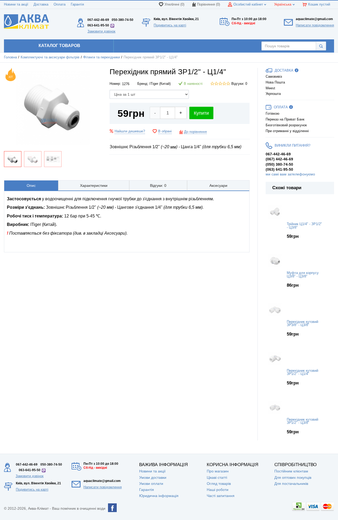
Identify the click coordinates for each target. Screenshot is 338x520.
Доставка (41, 4)
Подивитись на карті (170, 25)
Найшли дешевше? (130, 131)
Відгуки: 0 (239, 84)
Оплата (59, 4)
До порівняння (195, 132)
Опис (31, 185)
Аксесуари (218, 185)
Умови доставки (152, 477)
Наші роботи (217, 490)
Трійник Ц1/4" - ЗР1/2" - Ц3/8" (304, 225)
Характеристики (93, 185)
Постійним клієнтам (291, 471)
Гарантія (77, 4)
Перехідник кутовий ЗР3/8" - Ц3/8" (302, 323)
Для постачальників (291, 483)
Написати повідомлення (315, 25)
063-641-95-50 (98, 25)
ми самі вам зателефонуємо (290, 174)
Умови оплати (151, 483)
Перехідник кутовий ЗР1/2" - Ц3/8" (302, 421)
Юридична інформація (159, 496)
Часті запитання (220, 496)
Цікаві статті (217, 477)
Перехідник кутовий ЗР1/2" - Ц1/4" (302, 372)
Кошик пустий (319, 4)
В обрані (165, 131)
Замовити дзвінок (101, 31)
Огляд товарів (219, 483)
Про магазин (218, 471)
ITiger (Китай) (160, 84)
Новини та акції (16, 4)
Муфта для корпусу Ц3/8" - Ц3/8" (303, 274)
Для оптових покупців (292, 477)
